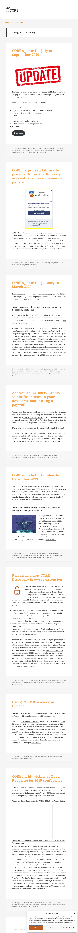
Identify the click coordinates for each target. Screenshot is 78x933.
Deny (51, 928)
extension (33, 682)
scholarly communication (19, 907)
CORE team (20, 315)
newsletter (27, 555)
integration (25, 265)
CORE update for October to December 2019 (35, 477)
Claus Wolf (34, 420)
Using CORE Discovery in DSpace (33, 704)
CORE (53, 148)
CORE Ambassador (56, 371)
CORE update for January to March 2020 (35, 284)
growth (28, 371)
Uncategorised (16, 682)
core (37, 150)
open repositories (21, 557)
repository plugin (26, 729)
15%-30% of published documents (43, 648)
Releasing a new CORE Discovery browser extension (37, 577)
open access (33, 457)
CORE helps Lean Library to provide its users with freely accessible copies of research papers (37, 176)
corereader (44, 555)
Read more (18, 133)
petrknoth (20, 843)
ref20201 (53, 905)
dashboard (15, 150)
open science (36, 373)
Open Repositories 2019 (30, 721)
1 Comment (42, 152)
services (52, 373)
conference (21, 905)
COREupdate (60, 148)
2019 (59, 903)
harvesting (21, 152)
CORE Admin (33, 148)
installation (15, 758)
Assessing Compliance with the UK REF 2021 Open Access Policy (38, 840)
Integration (54, 263)
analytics (14, 905)
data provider (60, 150)
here (61, 249)
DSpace (59, 756)
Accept (36, 928)
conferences (47, 148)
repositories (29, 150)
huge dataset (33, 594)
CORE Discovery (28, 243)
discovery (22, 150)
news (29, 373)
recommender (42, 371)
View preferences (67, 928)
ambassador (49, 369)
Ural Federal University (23, 740)
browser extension (53, 727)
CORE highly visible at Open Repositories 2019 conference (37, 778)
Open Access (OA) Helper (33, 417)
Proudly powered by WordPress (22, 929)
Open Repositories (38, 788)
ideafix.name (46, 716)
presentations (45, 905)
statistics (59, 373)
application (15, 457)
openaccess (31, 152)
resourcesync (61, 905)
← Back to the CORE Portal (13, 23)
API (41, 148)
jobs (27, 905)
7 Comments (18, 684)
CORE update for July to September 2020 (32, 52)
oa (26, 152)
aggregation (40, 369)
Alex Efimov (53, 756)
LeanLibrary (33, 265)
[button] (74, 913)
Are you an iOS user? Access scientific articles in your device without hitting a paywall (36, 399)
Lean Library (26, 238)
